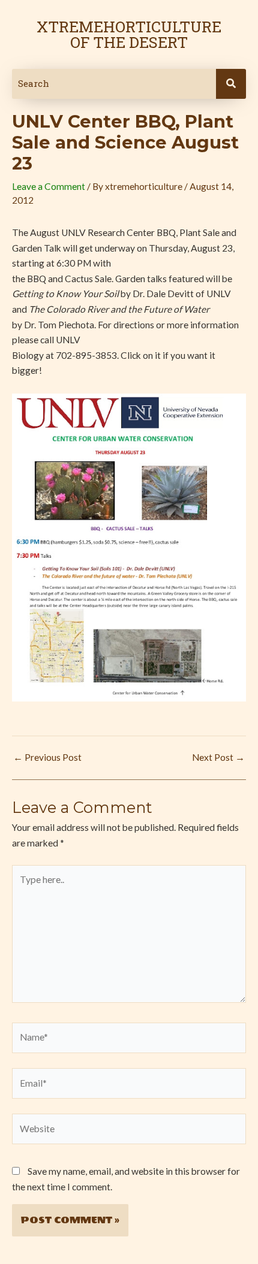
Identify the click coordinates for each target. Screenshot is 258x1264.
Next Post (218, 758)
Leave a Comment (48, 186)
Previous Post (47, 758)
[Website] (129, 1131)
